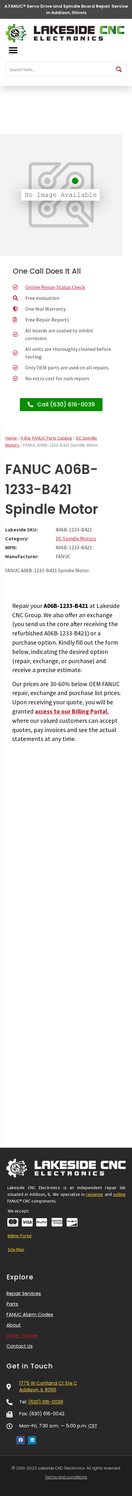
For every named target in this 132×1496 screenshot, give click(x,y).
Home (11, 438)
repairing (94, 1194)
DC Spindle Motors (76, 538)
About (13, 1325)
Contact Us (19, 1346)
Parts (12, 1304)
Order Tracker (22, 1335)
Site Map (16, 1249)
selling (119, 1194)
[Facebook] (20, 1440)
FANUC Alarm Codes (29, 1314)
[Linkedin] (32, 1440)
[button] (13, 50)
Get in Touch (29, 1366)
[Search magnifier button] (119, 69)
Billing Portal (19, 1236)
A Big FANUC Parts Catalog (46, 438)
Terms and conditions (66, 1477)
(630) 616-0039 (45, 1402)
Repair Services (23, 1293)
